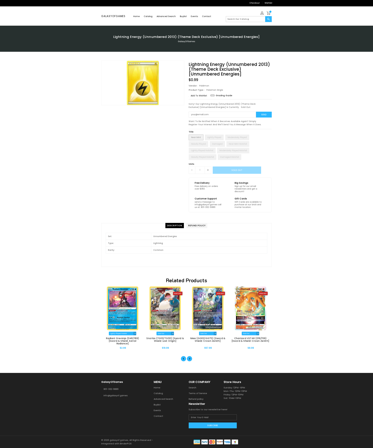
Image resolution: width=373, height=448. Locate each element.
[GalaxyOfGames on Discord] (114, 3)
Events (157, 410)
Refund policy (196, 398)
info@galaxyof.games (116, 395)
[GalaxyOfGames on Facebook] (97, 3)
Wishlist (268, 2)
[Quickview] (106, 349)
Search (192, 387)
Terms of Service (198, 393)
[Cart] (269, 13)
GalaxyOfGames (113, 16)
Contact (158, 416)
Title (191, 131)
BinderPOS (126, 443)
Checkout (254, 2)
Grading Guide (224, 95)
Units (191, 164)
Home (157, 387)
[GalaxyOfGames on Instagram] (103, 3)
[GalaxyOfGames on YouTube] (108, 3)
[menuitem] (136, 16)
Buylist (157, 404)
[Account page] (262, 13)
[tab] (174, 225)
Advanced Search (163, 398)
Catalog (158, 393)
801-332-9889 (111, 389)
